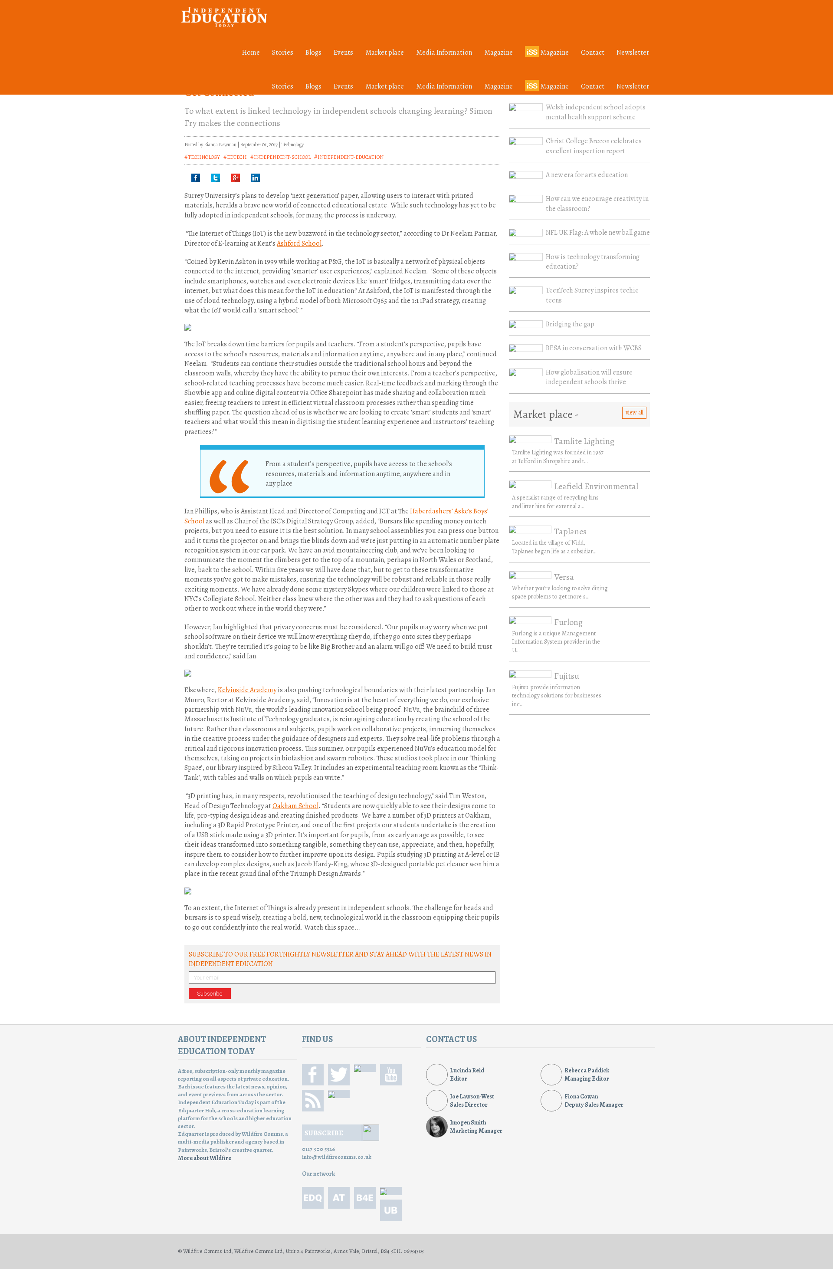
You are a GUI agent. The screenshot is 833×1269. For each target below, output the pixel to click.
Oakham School (295, 806)
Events (343, 52)
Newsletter (633, 52)
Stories (282, 52)
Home (251, 52)
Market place (384, 52)
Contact (592, 52)
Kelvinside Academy (247, 690)
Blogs (313, 52)
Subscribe (209, 993)
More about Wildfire (204, 1158)
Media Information (444, 52)
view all (634, 412)
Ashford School (299, 243)
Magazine (498, 52)
